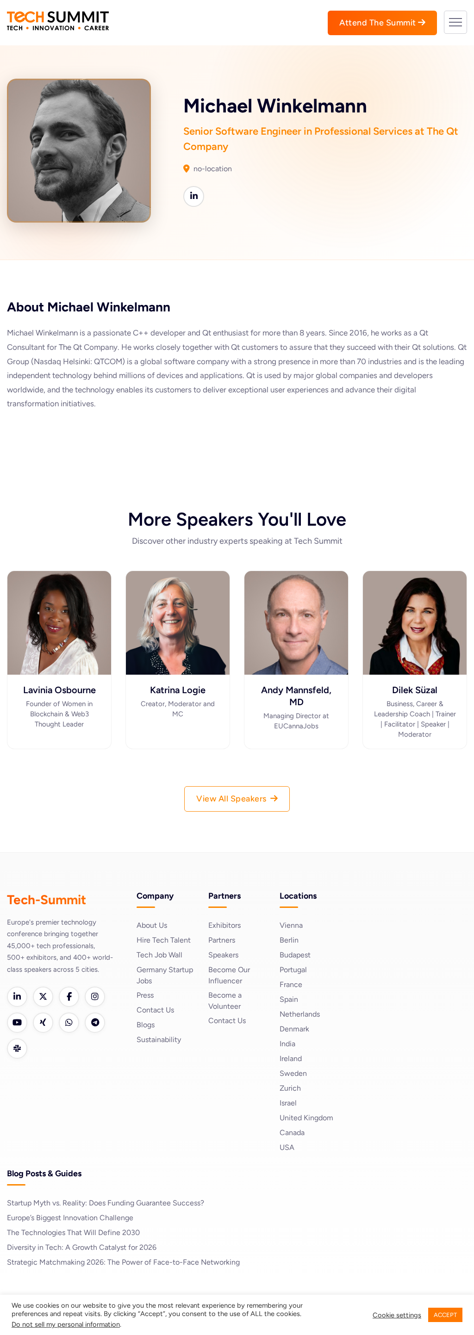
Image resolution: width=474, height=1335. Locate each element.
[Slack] (17, 1048)
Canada (292, 1132)
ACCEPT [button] (445, 1314)
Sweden (293, 1073)
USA (287, 1147)
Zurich (290, 1088)
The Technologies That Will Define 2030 (73, 1232)
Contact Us (155, 1010)
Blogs (146, 1024)
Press (145, 995)
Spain (289, 999)
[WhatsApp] (69, 1022)
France (291, 984)
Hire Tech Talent (164, 940)
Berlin (289, 940)
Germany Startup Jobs (165, 975)
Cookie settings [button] (397, 1315)
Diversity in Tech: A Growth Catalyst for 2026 (81, 1247)
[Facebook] (69, 997)
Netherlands (300, 1014)
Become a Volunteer (225, 1001)
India (287, 1043)
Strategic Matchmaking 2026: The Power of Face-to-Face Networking (123, 1262)
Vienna (291, 925)
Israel (288, 1103)
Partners (221, 940)
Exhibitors (224, 925)
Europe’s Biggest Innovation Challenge (70, 1217)
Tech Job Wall (159, 954)
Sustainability (159, 1039)
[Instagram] (95, 997)
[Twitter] (43, 997)
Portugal (293, 969)
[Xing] (43, 1022)
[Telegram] (95, 1022)
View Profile (59, 655)
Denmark (294, 1029)
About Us (152, 925)
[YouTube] (17, 1022)
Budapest (295, 954)
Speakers (223, 954)
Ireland (291, 1058)
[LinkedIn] (17, 997)
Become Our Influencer (229, 975)
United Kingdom (306, 1117)
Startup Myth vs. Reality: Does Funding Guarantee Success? (105, 1202)
